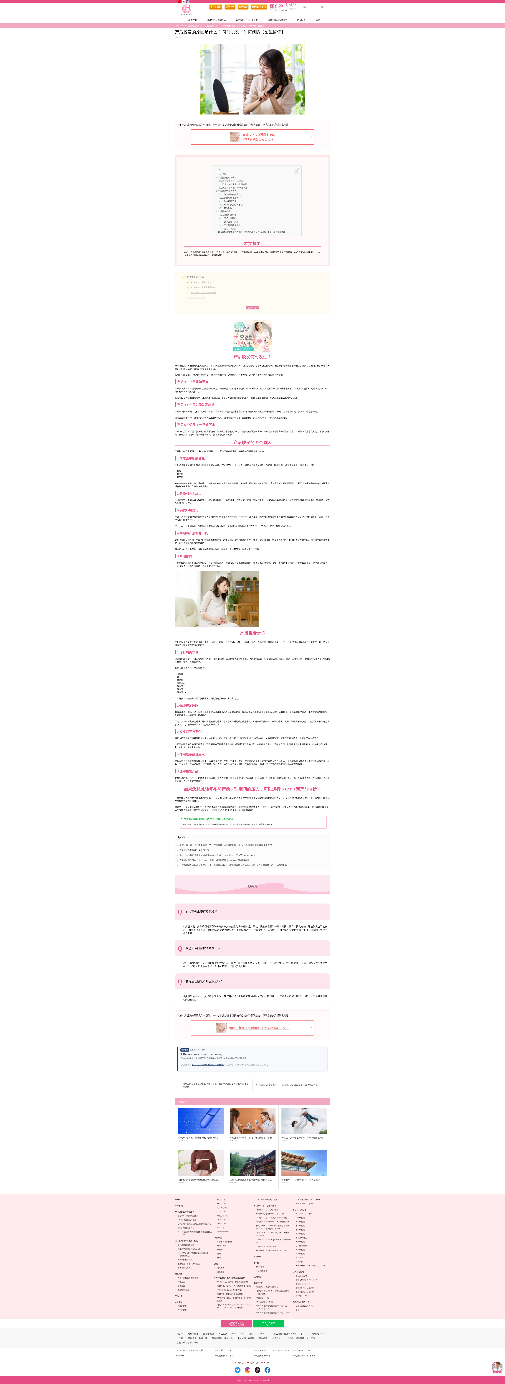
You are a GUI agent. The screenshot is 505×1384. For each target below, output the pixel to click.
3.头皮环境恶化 (229, 201)
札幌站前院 (182, 1306)
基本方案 (181, 1285)
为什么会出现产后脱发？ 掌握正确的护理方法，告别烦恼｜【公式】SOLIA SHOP (218, 855)
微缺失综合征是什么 (186, 1227)
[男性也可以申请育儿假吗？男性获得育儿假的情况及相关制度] (252, 1121)
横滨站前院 (221, 1203)
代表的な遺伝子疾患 (264, 1301)
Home (177, 1199)
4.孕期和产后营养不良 (232, 204)
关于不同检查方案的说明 (188, 1277)
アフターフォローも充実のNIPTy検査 (271, 1217)
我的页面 (243, 6)
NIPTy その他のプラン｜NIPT (308, 1199)
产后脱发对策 (224, 211)
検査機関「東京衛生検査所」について (272, 1250)
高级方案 (181, 1281)
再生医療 (223, 1333)
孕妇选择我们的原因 (186, 1244)
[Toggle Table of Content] (295, 170)
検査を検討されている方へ (307, 1279)
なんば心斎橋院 (302, 1245)
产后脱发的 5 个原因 (227, 191)
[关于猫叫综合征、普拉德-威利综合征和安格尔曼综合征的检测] (201, 1121)
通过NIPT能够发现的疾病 (188, 1215)
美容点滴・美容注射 (197, 1338)
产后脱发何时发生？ (227, 177)
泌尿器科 (263, 1338)
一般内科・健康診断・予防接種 (300, 1338)
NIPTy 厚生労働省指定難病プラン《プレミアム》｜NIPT (272, 1307)
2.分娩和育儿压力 (230, 197)
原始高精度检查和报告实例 (189, 1248)
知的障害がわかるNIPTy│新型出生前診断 (234, 1285)
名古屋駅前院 (301, 1237)
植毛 (251, 1333)
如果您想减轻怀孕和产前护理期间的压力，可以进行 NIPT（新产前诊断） (252, 231)
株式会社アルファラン (225, 1350)
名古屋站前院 (222, 1207)
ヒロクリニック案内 (304, 1213)
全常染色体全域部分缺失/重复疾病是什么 (194, 1223)
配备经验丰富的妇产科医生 (189, 1263)
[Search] (322, 7)
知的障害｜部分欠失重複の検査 (230, 1294)
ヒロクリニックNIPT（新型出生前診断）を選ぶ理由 (273, 1292)
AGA (234, 1333)
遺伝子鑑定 (193, 1333)
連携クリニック (302, 1257)
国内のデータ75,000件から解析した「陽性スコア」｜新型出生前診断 (272, 1227)
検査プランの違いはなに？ (267, 1287)
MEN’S (261, 1333)
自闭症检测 (221, 1245)
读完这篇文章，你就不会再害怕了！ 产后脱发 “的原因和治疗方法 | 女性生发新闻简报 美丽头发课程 (226, 845)
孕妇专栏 (218, 1237)
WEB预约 (179, 1205)
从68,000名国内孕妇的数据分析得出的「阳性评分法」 (193, 1254)
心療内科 (276, 1338)
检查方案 (178, 1273)
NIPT (264, 807)
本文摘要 (222, 174)
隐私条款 (220, 1271)
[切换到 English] (188, 1)
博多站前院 (221, 1223)
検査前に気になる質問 (305, 1287)
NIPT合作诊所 (223, 1231)
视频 (219, 1257)
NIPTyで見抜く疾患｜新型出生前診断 (232, 1281)
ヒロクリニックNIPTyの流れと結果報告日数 (273, 1241)
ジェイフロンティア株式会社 (189, 1350)
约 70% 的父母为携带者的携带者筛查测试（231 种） (195, 1233)
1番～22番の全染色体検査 (266, 1199)
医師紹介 (299, 1261)
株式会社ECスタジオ (302, 1350)
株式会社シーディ (262, 1355)
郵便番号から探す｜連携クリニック (310, 1265)
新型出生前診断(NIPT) (187, 1342)
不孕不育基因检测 (224, 1241)
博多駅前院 (300, 1253)
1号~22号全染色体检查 (187, 1219)
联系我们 (257, 1276)
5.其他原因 (227, 208)
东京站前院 (221, 1199)
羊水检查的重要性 (185, 1267)
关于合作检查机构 (185, 1259)
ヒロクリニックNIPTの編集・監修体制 (208, 1065)
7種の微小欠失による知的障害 (229, 1289)
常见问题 (178, 1295)
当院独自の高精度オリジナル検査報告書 (272, 1221)
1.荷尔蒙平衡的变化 (231, 194)
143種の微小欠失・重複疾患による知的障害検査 (234, 1299)
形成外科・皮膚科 (246, 1338)
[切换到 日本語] (184, 1)
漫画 (219, 1253)
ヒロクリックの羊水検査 (266, 1246)
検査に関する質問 (303, 1283)
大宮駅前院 (300, 1221)
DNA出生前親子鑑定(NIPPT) (282, 1333)
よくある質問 (301, 1275)
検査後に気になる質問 (305, 1291)
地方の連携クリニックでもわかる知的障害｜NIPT (272, 1234)
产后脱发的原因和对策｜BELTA (194, 850)
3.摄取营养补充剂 (230, 221)
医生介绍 (220, 1227)
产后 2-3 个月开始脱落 (232, 180)
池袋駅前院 (300, 1229)
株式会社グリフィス (224, 1355)
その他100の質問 (302, 1295)
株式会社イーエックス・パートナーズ (271, 1350)
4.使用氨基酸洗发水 (231, 225)
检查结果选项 (183, 1289)
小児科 (180, 1338)
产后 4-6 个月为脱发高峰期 (234, 184)
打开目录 (252, 307)
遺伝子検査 (208, 1333)
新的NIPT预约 (259, 6)
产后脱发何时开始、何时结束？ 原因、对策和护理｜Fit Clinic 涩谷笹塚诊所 (214, 860)
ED (242, 1333)
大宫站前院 (182, 1310)
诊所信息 (178, 1302)
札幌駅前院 (300, 1217)
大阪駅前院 (300, 1241)
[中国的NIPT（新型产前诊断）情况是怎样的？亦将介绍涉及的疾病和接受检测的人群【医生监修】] (304, 1163)
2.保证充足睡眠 (229, 218)
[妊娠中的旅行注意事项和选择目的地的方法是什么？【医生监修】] (252, 1163)
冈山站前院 (221, 1219)
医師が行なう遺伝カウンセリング (270, 1213)
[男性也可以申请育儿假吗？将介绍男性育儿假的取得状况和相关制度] (304, 1121)
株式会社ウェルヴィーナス (305, 1355)
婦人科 (180, 1333)
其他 (216, 1263)
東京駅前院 (300, 1225)
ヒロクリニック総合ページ (313, 1333)
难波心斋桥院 (222, 1215)
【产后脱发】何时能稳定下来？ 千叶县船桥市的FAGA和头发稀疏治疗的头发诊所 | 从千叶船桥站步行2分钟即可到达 (233, 865)
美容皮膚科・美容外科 (222, 1338)
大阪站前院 (221, 1211)
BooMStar (180, 1355)
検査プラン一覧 (262, 1297)
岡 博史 (183, 1054)
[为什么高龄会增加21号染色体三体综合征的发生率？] (201, 1163)
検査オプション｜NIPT (305, 1203)
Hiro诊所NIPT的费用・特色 (186, 1240)
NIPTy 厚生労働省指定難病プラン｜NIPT (273, 1312)
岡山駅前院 (300, 1249)
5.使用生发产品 (229, 228)
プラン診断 (216, 6)
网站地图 (220, 1267)
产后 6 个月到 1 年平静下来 (234, 187)
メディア (230, 6)
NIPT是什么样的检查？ (184, 1211)
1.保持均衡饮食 (229, 214)
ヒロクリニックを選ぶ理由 (265, 1205)
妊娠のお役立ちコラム (305, 1305)
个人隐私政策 (261, 1270)
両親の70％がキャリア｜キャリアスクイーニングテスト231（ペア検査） (233, 1306)
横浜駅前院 (300, 1233)
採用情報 (257, 1256)
